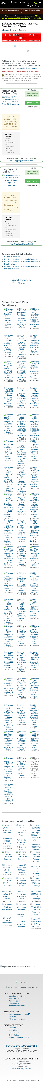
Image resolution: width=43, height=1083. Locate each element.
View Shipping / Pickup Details (21, 161)
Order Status (14, 1035)
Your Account (14, 1032)
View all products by (21, 280)
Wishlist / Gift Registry (18, 1037)
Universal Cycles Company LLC (21, 1046)
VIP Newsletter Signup (17, 1019)
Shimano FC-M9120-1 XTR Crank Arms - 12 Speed (36, 922)
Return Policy (14, 1003)
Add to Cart (33, 103)
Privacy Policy (14, 1001)
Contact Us (13, 1028)
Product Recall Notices (17, 1006)
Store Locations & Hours (18, 996)
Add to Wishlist (32, 107)
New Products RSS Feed (18, 1014)
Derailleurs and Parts (12, 257)
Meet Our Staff (14, 998)
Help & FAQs (13, 1030)
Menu (5, 30)
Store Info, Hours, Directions (21, 1069)
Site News (12, 1017)
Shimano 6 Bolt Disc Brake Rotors (7, 920)
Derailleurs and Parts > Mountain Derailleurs (21, 259)
